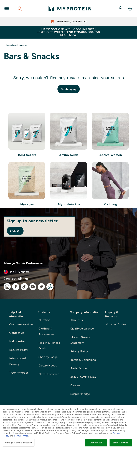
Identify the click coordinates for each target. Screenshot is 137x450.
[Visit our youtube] (32, 286)
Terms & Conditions (83, 359)
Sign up (15, 230)
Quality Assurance (82, 328)
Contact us (16, 332)
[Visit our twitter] (41, 286)
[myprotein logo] (70, 8)
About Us (76, 320)
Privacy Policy (79, 351)
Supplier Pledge (80, 393)
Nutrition (44, 320)
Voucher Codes (116, 324)
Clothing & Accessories (46, 331)
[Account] (121, 8)
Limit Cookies (120, 442)
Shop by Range (48, 356)
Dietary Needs (48, 365)
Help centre (17, 341)
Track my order (18, 372)
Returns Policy (18, 349)
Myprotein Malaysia (15, 45)
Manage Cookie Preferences (24, 263)
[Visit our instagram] (7, 286)
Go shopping (69, 89)
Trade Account (80, 368)
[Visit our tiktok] (24, 286)
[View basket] (130, 8)
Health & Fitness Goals (49, 345)
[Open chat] (50, 286)
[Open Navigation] (6, 8)
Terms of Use (21, 436)
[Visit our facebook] (15, 286)
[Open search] (19, 8)
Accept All (96, 442)
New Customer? (49, 374)
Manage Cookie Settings (18, 442)
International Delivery (17, 361)
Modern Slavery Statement (80, 340)
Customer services (21, 324)
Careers (75, 385)
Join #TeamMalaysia (83, 376)
